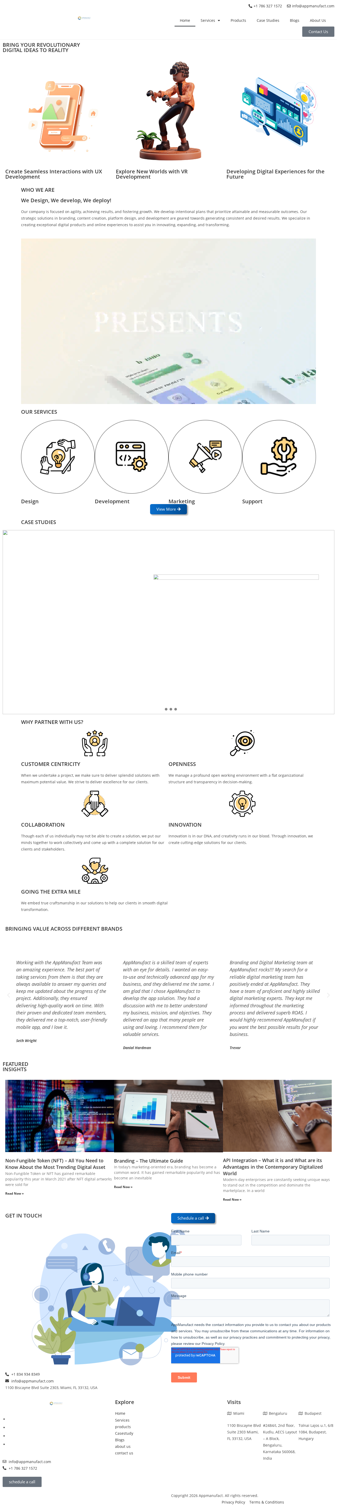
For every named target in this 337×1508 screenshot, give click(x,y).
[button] (161, 709)
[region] (168, 622)
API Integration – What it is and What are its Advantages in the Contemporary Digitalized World (273, 1167)
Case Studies (268, 20)
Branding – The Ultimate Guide (148, 1161)
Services (208, 20)
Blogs (294, 20)
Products (238, 20)
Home (185, 20)
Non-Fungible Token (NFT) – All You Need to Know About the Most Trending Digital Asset (55, 1163)
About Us (318, 20)
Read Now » (14, 1193)
